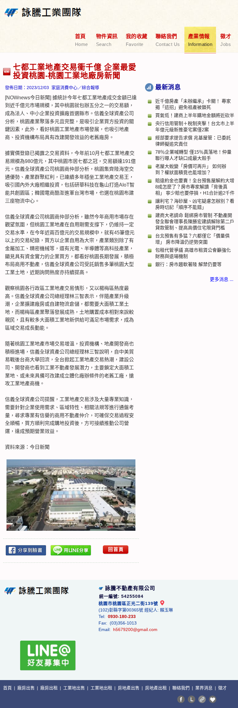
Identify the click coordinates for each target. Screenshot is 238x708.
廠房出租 (49, 687)
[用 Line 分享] (71, 550)
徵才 (225, 40)
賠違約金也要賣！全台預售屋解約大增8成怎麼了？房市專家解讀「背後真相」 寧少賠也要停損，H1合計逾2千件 (195, 187)
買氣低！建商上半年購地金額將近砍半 (194, 115)
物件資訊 (107, 40)
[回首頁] (42, 8)
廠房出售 (26, 687)
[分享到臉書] (26, 550)
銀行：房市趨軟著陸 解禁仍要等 (188, 264)
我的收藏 (137, 40)
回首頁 (116, 549)
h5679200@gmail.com (135, 629)
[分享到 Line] (191, 699)
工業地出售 (74, 687)
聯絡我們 (168, 40)
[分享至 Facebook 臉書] (181, 699)
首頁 (81, 40)
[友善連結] (202, 699)
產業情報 (200, 40)
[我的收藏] (212, 699)
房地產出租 (156, 687)
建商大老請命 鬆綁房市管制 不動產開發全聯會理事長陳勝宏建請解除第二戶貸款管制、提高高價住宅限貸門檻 (194, 221)
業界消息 (204, 687)
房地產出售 (129, 687)
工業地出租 (101, 687)
